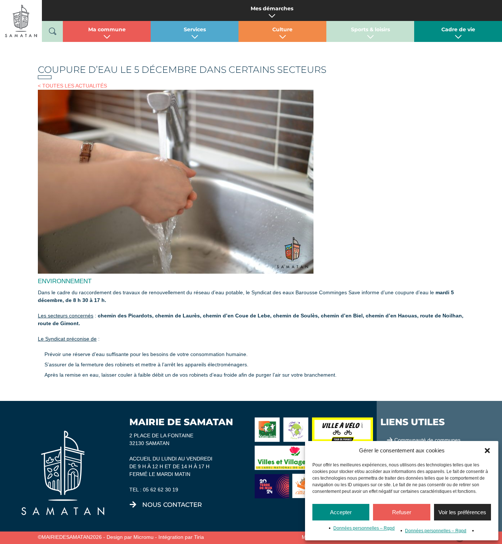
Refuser (401, 512)
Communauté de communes (427, 440)
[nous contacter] (133, 504)
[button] (487, 450)
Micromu (143, 537)
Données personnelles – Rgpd (364, 528)
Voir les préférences (462, 512)
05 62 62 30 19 (160, 490)
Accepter (341, 512)
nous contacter (172, 504)
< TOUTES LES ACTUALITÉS (72, 86)
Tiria (199, 537)
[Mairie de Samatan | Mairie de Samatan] (21, 21)
